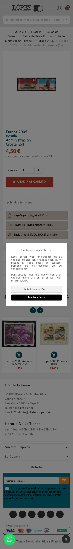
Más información (36, 289)
